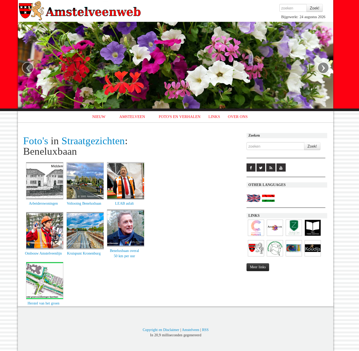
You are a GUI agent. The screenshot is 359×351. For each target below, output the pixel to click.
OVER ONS (238, 117)
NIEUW (98, 117)
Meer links (258, 267)
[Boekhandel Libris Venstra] (312, 236)
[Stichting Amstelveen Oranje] (274, 236)
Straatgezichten (93, 140)
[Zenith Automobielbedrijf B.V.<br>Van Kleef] (293, 236)
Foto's (35, 140)
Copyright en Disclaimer (161, 330)
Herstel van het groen (43, 303)
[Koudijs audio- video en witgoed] (312, 257)
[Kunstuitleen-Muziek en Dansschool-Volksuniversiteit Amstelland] (256, 236)
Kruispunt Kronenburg (84, 253)
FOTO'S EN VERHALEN (180, 117)
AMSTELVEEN (132, 117)
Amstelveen (190, 330)
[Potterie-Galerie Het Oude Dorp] (293, 257)
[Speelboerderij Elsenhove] (274, 257)
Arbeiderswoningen (43, 203)
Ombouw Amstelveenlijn (43, 253)
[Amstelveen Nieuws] (256, 257)
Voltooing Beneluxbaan (84, 203)
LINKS (214, 117)
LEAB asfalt (124, 203)
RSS (205, 330)
